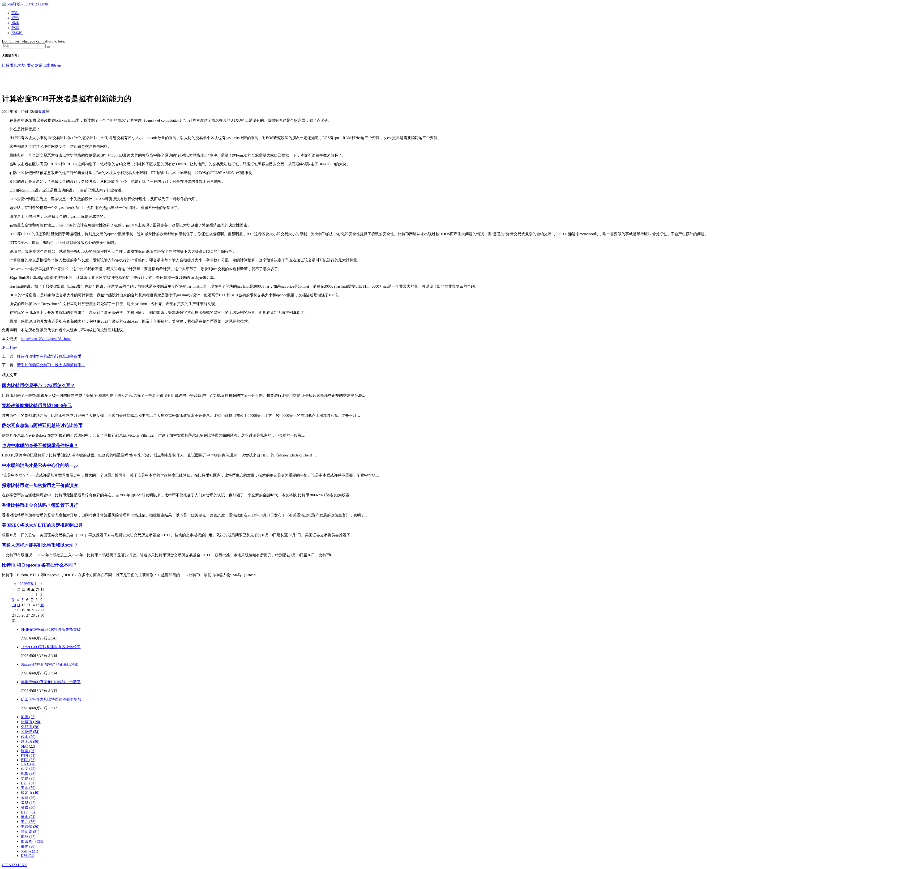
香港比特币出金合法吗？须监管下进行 (40, 505)
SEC (28, 746)
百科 (15, 13)
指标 (15, 23)
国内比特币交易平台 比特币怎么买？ (38, 385)
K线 (46, 65)
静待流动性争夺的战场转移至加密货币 (49, 356)
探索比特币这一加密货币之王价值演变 (40, 485)
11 (18, 605)
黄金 (28, 817)
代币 (28, 737)
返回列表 (9, 347)
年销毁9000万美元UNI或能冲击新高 (51, 682)
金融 (28, 798)
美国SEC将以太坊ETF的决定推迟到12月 (42, 525)
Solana (29, 851)
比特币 (7, 65)
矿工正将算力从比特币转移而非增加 (51, 699)
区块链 (30, 732)
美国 (28, 788)
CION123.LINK (14, 865)
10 (14, 605)
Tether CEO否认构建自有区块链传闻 (51, 647)
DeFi (28, 783)
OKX (28, 764)
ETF (28, 812)
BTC (28, 760)
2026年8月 (28, 584)
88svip (56, 65)
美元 (28, 822)
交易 (28, 778)
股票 (28, 751)
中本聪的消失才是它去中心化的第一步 (40, 465)
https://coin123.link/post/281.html (46, 339)
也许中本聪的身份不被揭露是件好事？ (40, 445)
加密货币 (32, 841)
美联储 (30, 827)
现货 (28, 773)
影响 (28, 846)
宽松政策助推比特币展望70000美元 (37, 405)
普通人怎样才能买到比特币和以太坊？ (40, 545)
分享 (15, 28)
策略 (28, 807)
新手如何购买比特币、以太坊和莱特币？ (51, 365)
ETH (28, 756)
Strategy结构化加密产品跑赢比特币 (49, 664)
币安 (30, 65)
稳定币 (30, 793)
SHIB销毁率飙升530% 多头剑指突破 (51, 629)
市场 (28, 837)
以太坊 (20, 65)
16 (42, 605)
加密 (28, 717)
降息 (28, 803)
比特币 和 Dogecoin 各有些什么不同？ (39, 564)
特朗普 (30, 832)
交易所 (17, 33)
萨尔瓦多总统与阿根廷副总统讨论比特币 (42, 425)
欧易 (39, 65)
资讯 (15, 18)
